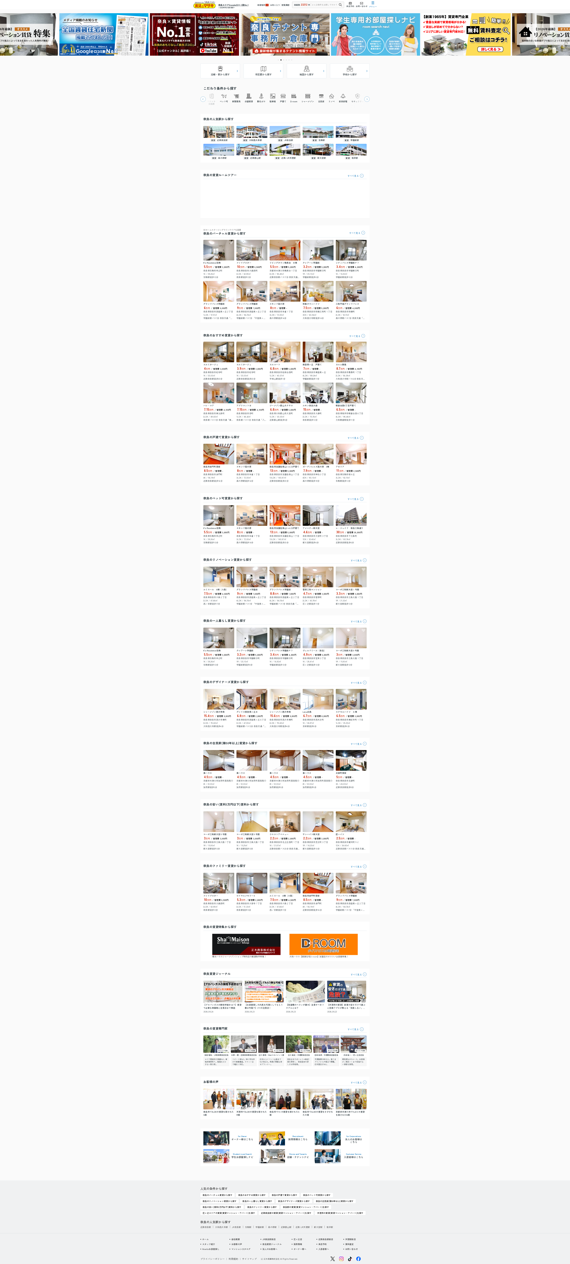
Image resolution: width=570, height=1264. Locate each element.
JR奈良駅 (236, 1227)
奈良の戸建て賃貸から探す (221, 437)
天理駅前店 (350, 1239)
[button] (278, 60)
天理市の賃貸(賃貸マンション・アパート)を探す (340, 1212)
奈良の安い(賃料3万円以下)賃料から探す (231, 804)
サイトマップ (249, 1259)
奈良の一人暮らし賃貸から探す (224, 620)
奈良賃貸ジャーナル (272, 1244)
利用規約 (233, 1259)
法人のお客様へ (269, 1249)
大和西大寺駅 (221, 1227)
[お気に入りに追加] (231, 242)
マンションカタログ (241, 1249)
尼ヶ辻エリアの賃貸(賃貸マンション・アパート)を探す (229, 1212)
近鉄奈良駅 (205, 1227)
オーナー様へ (300, 1249)
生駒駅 (248, 1227)
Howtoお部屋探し (210, 1249)
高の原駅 (272, 1227)
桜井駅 (330, 1227)
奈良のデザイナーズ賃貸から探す (226, 682)
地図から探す (307, 74)
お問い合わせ (351, 1249)
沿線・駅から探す (220, 74)
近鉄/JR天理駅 (303, 1227)
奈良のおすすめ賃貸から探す (223, 335)
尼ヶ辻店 (298, 1239)
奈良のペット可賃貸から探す (223, 498)
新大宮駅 (318, 1227)
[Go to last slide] (203, 99)
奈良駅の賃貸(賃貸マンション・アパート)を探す (306, 1207)
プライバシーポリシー (212, 1259)
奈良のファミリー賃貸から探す (224, 866)
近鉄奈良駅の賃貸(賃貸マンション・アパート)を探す (286, 1212)
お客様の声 (236, 1244)
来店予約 (322, 1244)
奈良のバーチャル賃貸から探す (224, 232)
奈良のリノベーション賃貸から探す (227, 559)
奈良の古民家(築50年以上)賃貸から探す (230, 743)
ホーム (205, 1239)
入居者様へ (323, 1249)
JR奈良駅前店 (269, 1239)
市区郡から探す (263, 74)
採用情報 (298, 1244)
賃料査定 (349, 1244)
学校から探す (350, 74)
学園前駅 (259, 1227)
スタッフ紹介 (208, 1244)
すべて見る (353, 175)
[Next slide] (367, 99)
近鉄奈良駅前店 (325, 1239)
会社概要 (235, 1239)
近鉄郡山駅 (286, 1227)
